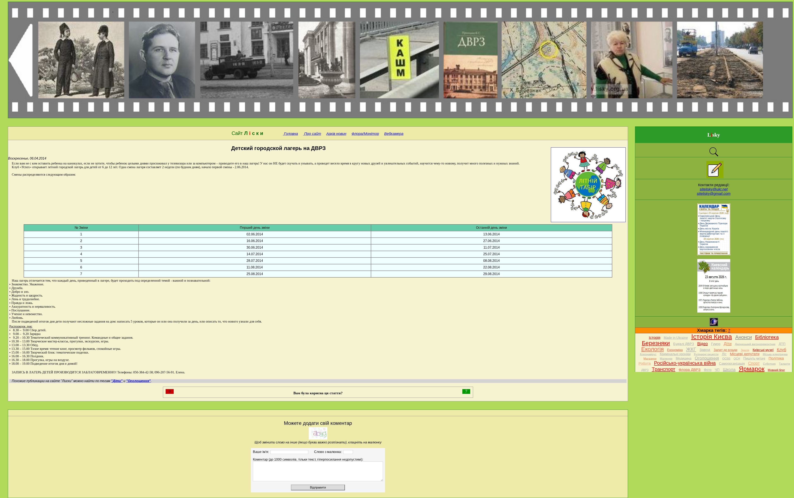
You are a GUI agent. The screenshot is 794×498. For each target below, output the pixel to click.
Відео (702, 343)
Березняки (656, 343)
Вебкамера (393, 134)
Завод (705, 350)
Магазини (649, 358)
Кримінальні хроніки (675, 354)
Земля (745, 350)
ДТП (782, 344)
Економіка (675, 350)
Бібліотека (767, 337)
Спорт (754, 363)
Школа (729, 369)
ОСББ (726, 358)
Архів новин (336, 134)
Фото (707, 370)
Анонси (743, 337)
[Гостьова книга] (714, 177)
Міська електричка (775, 354)
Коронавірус (648, 354)
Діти (728, 343)
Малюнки (666, 358)
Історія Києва (711, 336)
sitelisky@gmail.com (714, 194)
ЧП (717, 370)
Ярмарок (751, 368)
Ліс (724, 354)
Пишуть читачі (754, 358)
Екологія (652, 349)
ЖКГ (691, 349)
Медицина (683, 358)
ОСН (737, 358)
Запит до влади (725, 350)
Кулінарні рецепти (706, 354)
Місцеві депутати (744, 354)
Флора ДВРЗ (690, 370)
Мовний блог (776, 370)
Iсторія (654, 338)
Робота (645, 363)
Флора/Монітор (365, 134)
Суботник (769, 363)
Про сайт (312, 134)
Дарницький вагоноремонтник (755, 344)
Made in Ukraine (676, 338)
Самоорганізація (732, 363)
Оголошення (707, 358)
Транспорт (663, 369)
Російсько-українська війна (685, 363)
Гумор (715, 344)
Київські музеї (763, 350)
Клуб (781, 349)
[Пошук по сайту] (714, 156)
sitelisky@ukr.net (714, 189)
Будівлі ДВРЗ (683, 344)
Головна (290, 134)
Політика (776, 358)
